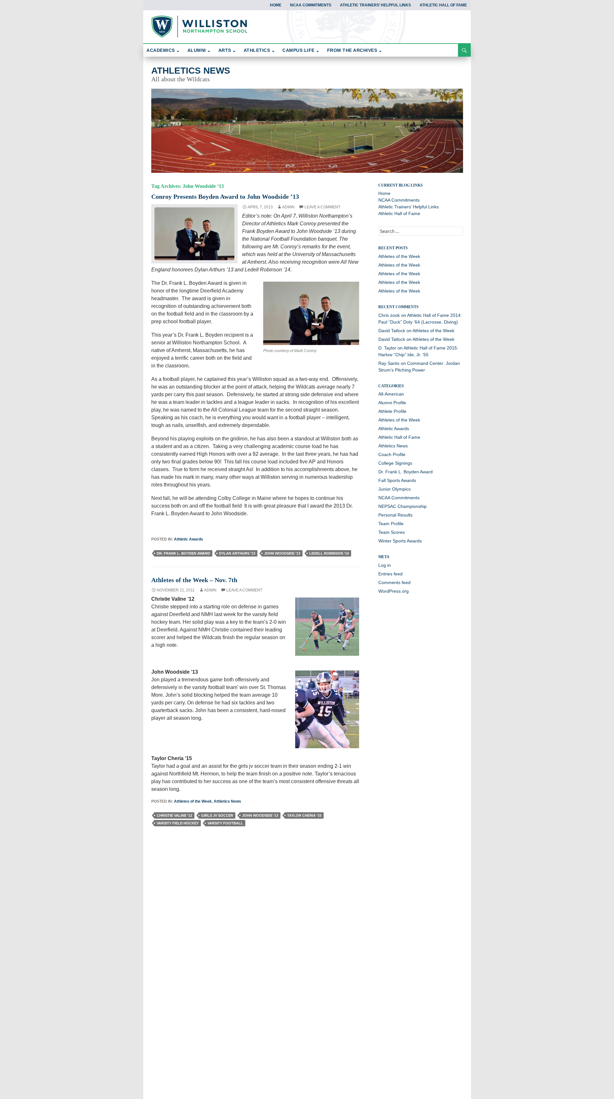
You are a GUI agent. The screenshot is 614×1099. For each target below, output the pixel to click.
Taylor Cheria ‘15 (304, 815)
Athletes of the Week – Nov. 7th (194, 579)
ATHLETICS (257, 50)
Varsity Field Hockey (178, 823)
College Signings (395, 463)
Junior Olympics (394, 489)
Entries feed (390, 573)
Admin (288, 207)
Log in (384, 565)
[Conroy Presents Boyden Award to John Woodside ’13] (194, 233)
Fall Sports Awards (397, 480)
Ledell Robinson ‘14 (329, 553)
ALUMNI (196, 50)
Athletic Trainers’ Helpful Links (375, 5)
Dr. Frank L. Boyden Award (183, 553)
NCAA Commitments (310, 5)
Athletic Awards (188, 539)
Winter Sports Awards (400, 540)
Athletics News (190, 71)
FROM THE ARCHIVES (352, 50)
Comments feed (394, 582)
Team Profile (391, 523)
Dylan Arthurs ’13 (237, 553)
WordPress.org (393, 591)
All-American (391, 394)
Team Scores (391, 532)
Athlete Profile (392, 411)
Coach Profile (391, 454)
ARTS (224, 50)
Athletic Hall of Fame (443, 5)
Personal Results (395, 514)
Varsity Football (225, 823)
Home (275, 5)
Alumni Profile (392, 402)
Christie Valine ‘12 (174, 815)
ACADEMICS (160, 50)
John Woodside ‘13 (282, 553)
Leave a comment (322, 207)
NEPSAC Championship (402, 506)
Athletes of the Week (193, 801)
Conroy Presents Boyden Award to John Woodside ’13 (225, 196)
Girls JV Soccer (217, 815)
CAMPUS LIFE (298, 50)
